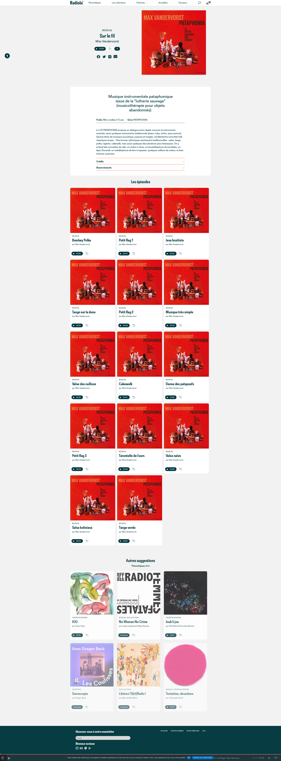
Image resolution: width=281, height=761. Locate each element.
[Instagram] (77, 747)
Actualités (163, 2)
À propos (183, 2)
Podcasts (141, 2)
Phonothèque (95, 2)
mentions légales (177, 731)
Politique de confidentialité (202, 757)
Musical (107, 30)
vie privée (164, 731)
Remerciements (104, 167)
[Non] (278, 758)
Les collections (119, 2)
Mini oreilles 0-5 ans (113, 119)
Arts (148, 565)
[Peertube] (90, 747)
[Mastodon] (86, 748)
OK (189, 757)
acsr (203, 731)
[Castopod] (81, 747)
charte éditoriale (193, 731)
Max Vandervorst (107, 41)
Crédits (100, 161)
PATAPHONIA (140, 119)
